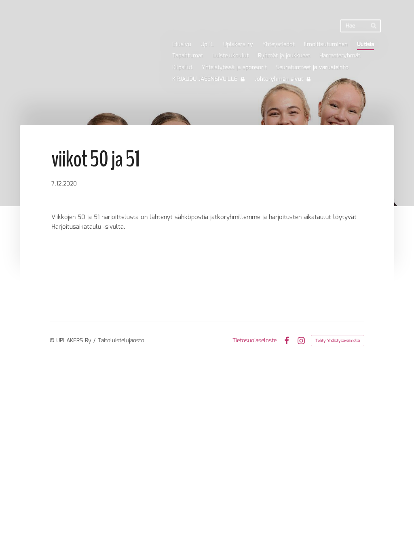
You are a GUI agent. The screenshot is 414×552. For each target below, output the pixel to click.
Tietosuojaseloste (254, 340)
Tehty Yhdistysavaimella (337, 340)
